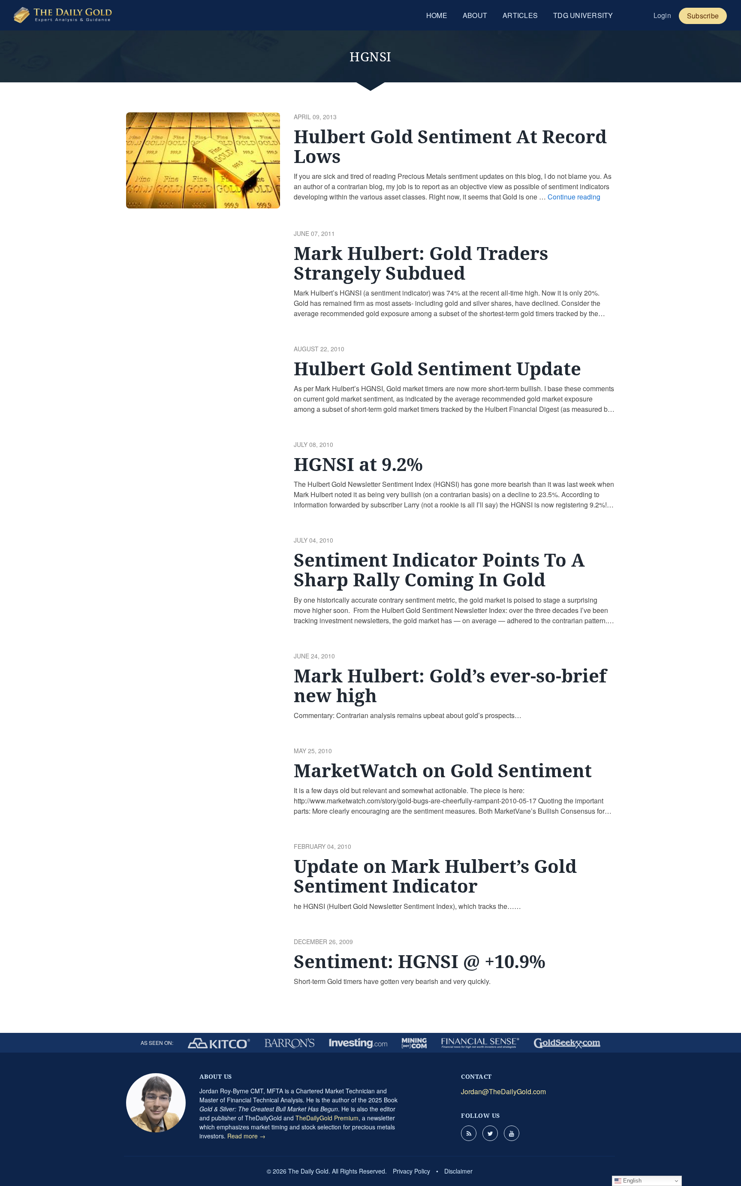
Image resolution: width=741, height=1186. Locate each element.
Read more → (246, 1136)
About (475, 15)
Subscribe (703, 16)
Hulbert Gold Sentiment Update (437, 368)
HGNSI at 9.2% (358, 464)
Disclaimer (458, 1171)
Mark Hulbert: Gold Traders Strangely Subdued (421, 263)
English (631, 1180)
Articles (520, 15)
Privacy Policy (411, 1171)
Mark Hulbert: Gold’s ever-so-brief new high (450, 685)
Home (436, 15)
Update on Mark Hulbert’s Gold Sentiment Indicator (435, 876)
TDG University (583, 15)
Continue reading (574, 197)
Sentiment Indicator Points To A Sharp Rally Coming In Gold (439, 569)
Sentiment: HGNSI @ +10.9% (419, 961)
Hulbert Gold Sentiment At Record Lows (450, 146)
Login (662, 15)
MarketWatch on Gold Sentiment (443, 770)
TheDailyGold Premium (326, 1118)
